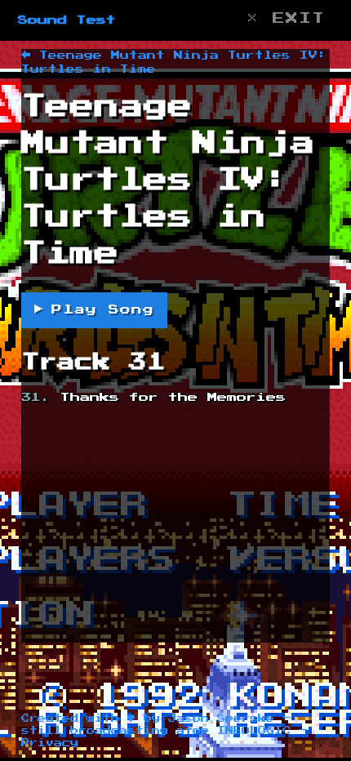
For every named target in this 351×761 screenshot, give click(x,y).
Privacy (49, 743)
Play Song (94, 310)
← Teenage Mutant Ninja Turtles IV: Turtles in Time (174, 62)
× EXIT (286, 18)
